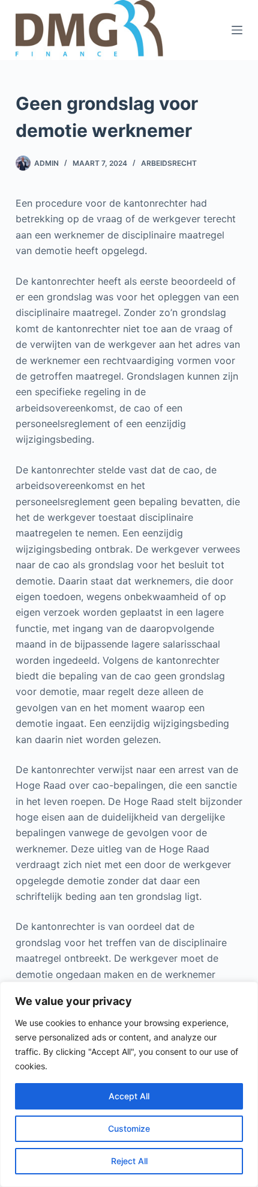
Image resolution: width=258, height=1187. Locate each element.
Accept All (129, 1096)
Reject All (129, 1161)
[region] (129, 1084)
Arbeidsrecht (169, 163)
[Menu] (237, 30)
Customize (129, 1128)
